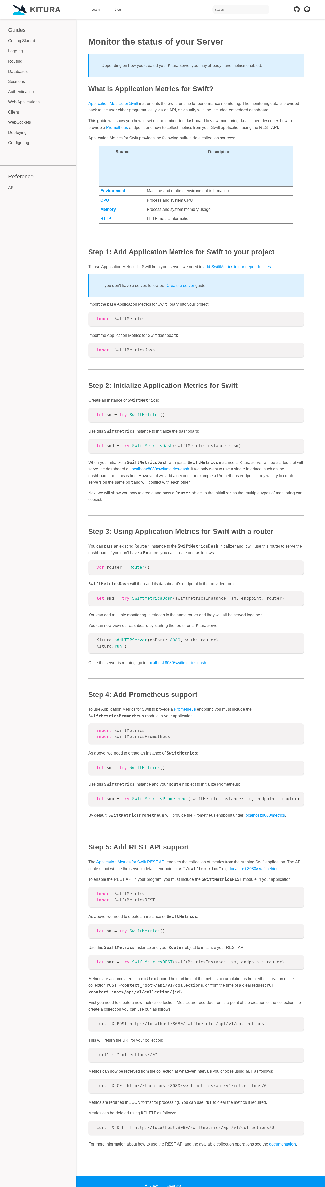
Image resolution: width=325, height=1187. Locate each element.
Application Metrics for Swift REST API (131, 862)
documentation (282, 1144)
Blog (117, 10)
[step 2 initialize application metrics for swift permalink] (85, 385)
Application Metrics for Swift (113, 103)
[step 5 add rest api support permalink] (85, 847)
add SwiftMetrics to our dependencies (237, 266)
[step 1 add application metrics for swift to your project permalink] (85, 251)
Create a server (180, 285)
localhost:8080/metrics (265, 815)
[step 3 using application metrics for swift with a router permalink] (85, 531)
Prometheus (117, 127)
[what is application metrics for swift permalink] (85, 88)
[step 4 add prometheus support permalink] (85, 694)
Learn (95, 10)
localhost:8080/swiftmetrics (254, 869)
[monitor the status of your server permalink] (85, 41)
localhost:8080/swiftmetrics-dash (160, 469)
